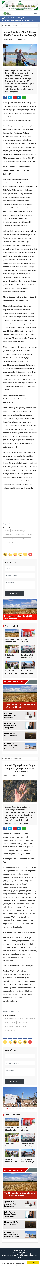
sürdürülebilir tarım (23, 539)
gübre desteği (9, 1026)
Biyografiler (29, 20)
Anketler (7, 20)
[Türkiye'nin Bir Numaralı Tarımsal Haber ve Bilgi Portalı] (7, 13)
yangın (7, 1022)
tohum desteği (22, 1022)
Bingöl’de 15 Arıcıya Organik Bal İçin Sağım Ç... (11, 673)
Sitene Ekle (33, 1256)
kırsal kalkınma (21, 1026)
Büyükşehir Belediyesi (19, 531)
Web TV (17, 18)
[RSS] (26, 1254)
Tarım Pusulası (14, 524)
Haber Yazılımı (23, 1252)
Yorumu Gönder (14, 593)
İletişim (20, 1257)
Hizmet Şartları (23, 1256)
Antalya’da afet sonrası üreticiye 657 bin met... (27, 673)
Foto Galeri (8, 18)
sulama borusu (20, 535)
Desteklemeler (17, 25)
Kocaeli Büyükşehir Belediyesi (14, 1018)
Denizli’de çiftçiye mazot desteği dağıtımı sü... (28, 657)
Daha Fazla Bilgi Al (26, 1265)
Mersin (7, 531)
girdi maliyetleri (9, 539)
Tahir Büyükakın (10, 1030)
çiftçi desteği (9, 535)
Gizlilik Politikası (12, 1256)
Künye (4, 1256)
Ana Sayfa (7, 25)
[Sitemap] (30, 1254)
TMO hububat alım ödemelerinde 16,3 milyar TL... (12, 641)
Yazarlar (26, 18)
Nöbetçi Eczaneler (17, 20)
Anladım (33, 1262)
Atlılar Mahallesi (10, 543)
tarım (30, 535)
